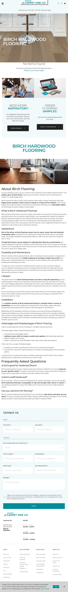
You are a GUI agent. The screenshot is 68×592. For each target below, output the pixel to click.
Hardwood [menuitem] (6, 561)
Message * (6, 477)
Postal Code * (7, 465)
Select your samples (48, 127)
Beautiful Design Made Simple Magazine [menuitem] (24, 565)
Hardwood (25, 31)
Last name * (38, 425)
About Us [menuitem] (56, 554)
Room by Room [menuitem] (58, 557)
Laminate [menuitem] (6, 567)
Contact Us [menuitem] (56, 566)
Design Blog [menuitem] (24, 571)
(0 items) (65, 3)
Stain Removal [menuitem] (40, 554)
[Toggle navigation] (2, 3)
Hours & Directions (6, 529)
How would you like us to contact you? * (15, 443)
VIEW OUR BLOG (16, 128)
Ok (56, 586)
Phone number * (8, 454)
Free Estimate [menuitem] (7, 574)
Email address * (40, 454)
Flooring (16, 31)
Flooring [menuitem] (5, 554)
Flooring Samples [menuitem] (22, 558)
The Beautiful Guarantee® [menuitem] (40, 565)
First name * (7, 425)
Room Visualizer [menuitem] (25, 554)
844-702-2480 (46, 10)
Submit (34, 506)
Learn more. (45, 589)
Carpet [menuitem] (5, 564)
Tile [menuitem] (4, 571)
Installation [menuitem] (39, 572)
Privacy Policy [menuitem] (57, 574)
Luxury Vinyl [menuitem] (7, 557)
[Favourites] (61, 4)
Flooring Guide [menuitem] (41, 561)
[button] (58, 4)
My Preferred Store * (41, 465)
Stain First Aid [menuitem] (40, 557)
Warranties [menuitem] (39, 569)
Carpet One (7, 31)
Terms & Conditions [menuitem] (56, 570)
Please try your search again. (34, 70)
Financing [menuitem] (6, 577)
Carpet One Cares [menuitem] (56, 562)
